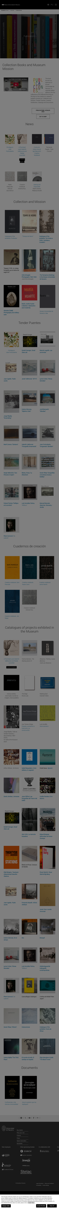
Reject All (52, 1205)
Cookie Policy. (31, 1202)
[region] (29, 1202)
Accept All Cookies (41, 1205)
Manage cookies (6, 1205)
